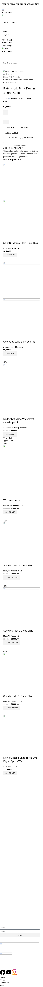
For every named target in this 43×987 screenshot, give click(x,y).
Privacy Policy (7, 789)
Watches (17, 766)
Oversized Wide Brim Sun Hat (19, 341)
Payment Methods (9, 889)
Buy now (24, 127)
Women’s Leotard (12, 500)
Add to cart (10, 127)
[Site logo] (11, 10)
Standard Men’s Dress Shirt (18, 565)
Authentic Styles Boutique (21, 98)
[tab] (21, 145)
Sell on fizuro (7, 839)
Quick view (6, 238)
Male (5, 571)
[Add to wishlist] (12, 238)
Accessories (8, 347)
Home (5, 77)
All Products (15, 77)
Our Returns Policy (9, 877)
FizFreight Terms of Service (12, 801)
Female (6, 506)
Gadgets (17, 248)
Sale (22, 506)
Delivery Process (8, 881)
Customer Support (9, 874)
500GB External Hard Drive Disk (20, 243)
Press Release (7, 843)
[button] (10, 255)
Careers (5, 835)
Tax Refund (6, 893)
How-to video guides (10, 885)
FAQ (3, 797)
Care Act (5, 831)
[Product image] (21, 218)
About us (5, 827)
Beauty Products (20, 428)
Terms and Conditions (10, 793)
